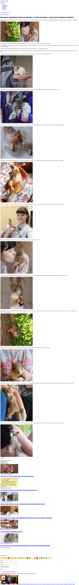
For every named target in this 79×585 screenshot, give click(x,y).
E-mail (1, 562)
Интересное (5, 5)
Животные (6, 14)
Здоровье (5, 8)
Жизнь (4, 4)
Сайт (1, 564)
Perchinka (2, 2)
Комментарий (3, 555)
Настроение (5, 6)
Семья (4, 7)
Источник (2, 458)
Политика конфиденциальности (9, 571)
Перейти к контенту (4, 0)
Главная (2, 14)
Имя (1, 560)
